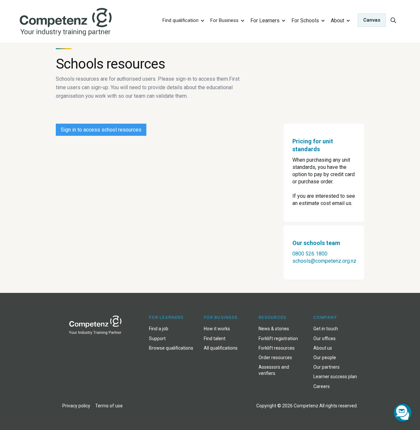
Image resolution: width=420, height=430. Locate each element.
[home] (86, 22)
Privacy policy (76, 405)
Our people (324, 357)
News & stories (274, 328)
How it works (217, 328)
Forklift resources (277, 348)
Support (157, 338)
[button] (182, 20)
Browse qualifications (171, 348)
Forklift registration (278, 338)
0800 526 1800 (309, 254)
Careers (321, 386)
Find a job (158, 328)
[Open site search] (393, 20)
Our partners (326, 367)
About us (322, 348)
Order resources (275, 357)
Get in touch (325, 328)
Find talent (214, 338)
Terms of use (109, 405)
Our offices (324, 338)
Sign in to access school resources (101, 130)
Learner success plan (335, 376)
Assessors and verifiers (274, 370)
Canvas (371, 20)
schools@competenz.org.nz (324, 261)
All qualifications (221, 348)
